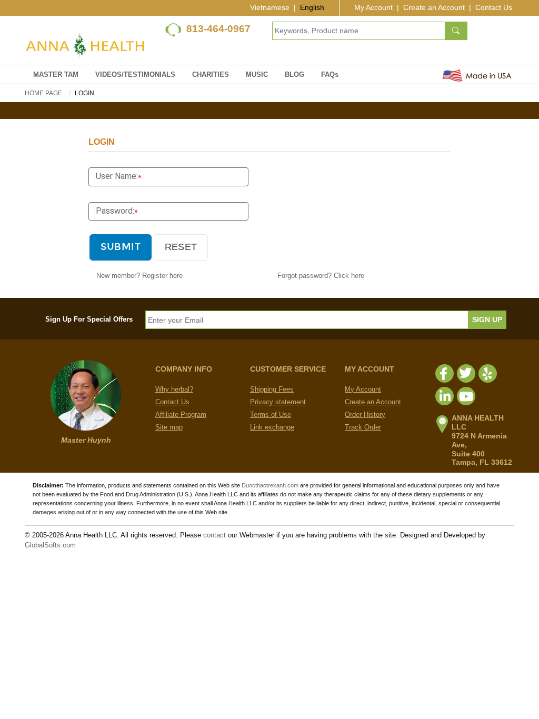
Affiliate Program (180, 414)
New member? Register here (139, 275)
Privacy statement (278, 402)
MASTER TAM (55, 74)
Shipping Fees (272, 389)
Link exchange (272, 427)
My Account (373, 7)
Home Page (43, 93)
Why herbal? (174, 389)
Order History (365, 414)
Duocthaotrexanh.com (270, 485)
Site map (169, 427)
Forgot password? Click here (320, 275)
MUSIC (257, 74)
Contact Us (493, 7)
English (312, 7)
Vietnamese (270, 7)
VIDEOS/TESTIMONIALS (135, 74)
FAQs (329, 74)
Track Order (363, 427)
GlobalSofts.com (50, 545)
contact (214, 535)
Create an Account (434, 7)
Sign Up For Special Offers (89, 319)
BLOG (294, 74)
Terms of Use (270, 414)
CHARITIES (210, 74)
